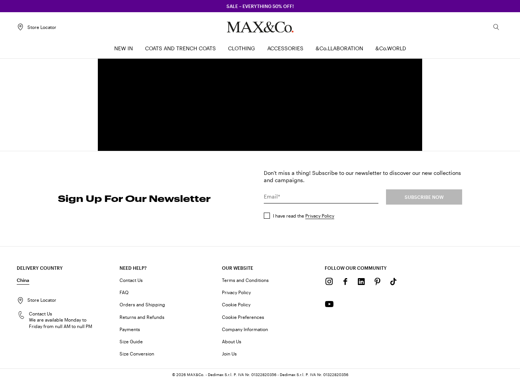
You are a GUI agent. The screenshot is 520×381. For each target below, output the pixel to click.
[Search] (496, 27)
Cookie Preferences (243, 317)
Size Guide (131, 341)
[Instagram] (329, 281)
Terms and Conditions (245, 280)
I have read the (303, 215)
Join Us (229, 353)
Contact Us (131, 280)
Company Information (245, 329)
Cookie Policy (236, 304)
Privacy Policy (319, 215)
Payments (130, 329)
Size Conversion (137, 353)
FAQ (124, 292)
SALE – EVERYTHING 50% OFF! (260, 6)
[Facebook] (345, 281)
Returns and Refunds (142, 317)
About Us (231, 341)
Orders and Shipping (142, 304)
